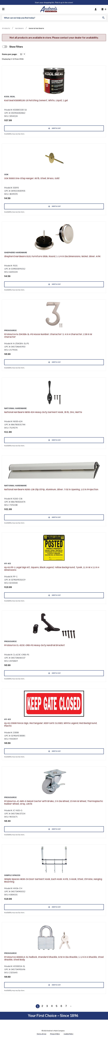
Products (6, 28)
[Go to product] (54, 81)
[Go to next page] (71, 1006)
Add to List (56, 128)
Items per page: (9, 54)
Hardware (19, 28)
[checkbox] (4, 46)
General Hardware (36, 28)
